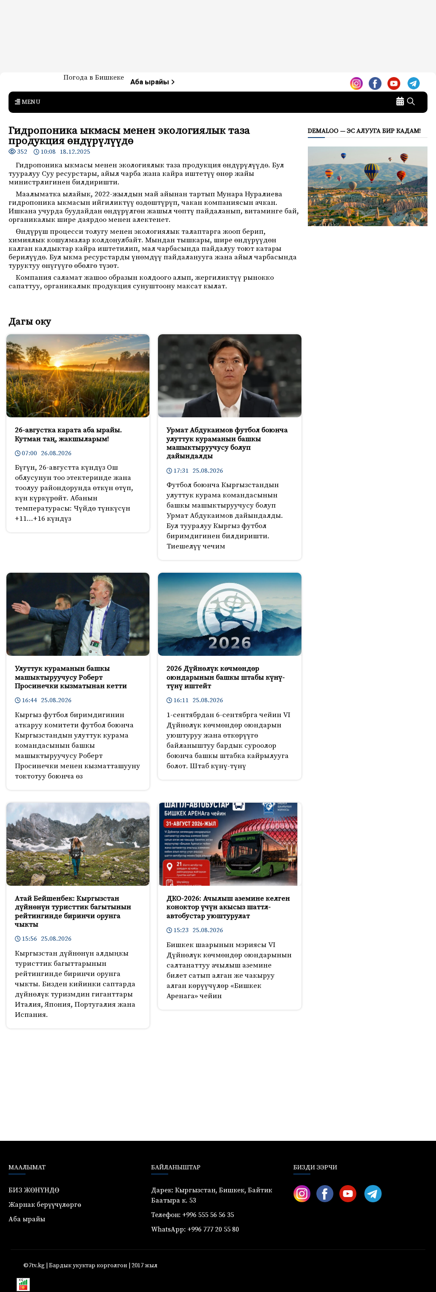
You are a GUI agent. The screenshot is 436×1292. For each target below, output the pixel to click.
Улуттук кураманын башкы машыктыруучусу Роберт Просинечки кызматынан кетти (71, 677)
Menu (30, 102)
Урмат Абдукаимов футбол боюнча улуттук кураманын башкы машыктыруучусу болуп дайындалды (227, 443)
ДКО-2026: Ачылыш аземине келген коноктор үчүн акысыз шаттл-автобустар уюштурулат (228, 907)
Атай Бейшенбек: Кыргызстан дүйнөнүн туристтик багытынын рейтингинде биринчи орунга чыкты (73, 911)
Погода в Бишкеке (93, 77)
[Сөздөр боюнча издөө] (411, 102)
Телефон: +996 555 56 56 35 (192, 1215)
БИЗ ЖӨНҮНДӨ (34, 1190)
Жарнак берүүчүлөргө (45, 1204)
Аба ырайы (150, 82)
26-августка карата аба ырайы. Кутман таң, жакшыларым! (68, 434)
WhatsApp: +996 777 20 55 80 (195, 1229)
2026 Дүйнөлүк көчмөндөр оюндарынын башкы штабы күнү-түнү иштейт (225, 677)
